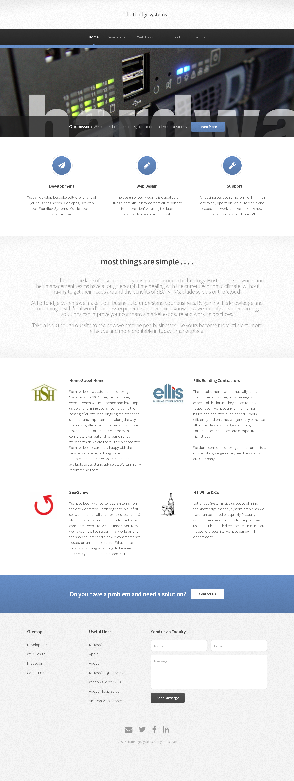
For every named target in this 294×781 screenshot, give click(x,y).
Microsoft (96, 644)
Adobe (94, 663)
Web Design (146, 37)
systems (147, 14)
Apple (93, 654)
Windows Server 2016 (105, 682)
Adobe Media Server (105, 691)
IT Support (172, 37)
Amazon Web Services (106, 700)
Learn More (208, 126)
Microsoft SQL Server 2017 (109, 672)
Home (94, 37)
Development (118, 37)
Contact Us (196, 37)
